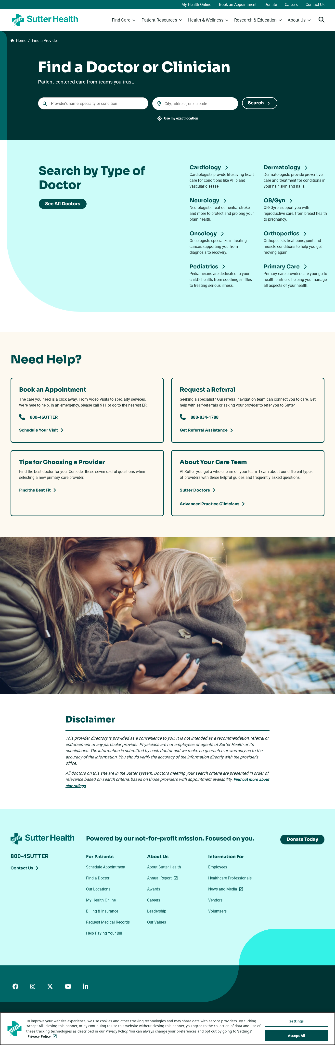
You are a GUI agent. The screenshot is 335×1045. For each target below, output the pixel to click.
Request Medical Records (108, 922)
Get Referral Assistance (204, 430)
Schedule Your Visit (38, 430)
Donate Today (302, 839)
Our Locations (98, 889)
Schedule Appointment (105, 867)
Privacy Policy (43, 1036)
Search (256, 103)
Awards (153, 889)
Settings (296, 1021)
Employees (217, 867)
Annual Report (163, 878)
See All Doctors (62, 203)
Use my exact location (181, 118)
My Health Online (196, 4)
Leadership (156, 911)
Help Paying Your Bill (104, 933)
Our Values (156, 922)
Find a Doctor (97, 878)
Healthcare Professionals (230, 878)
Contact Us (315, 4)
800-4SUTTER (44, 417)
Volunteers (217, 911)
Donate (270, 4)
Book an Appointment (238, 4)
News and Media (226, 889)
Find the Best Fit (35, 490)
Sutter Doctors (195, 490)
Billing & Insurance (102, 911)
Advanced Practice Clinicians (209, 503)
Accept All (296, 1035)
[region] (167, 1028)
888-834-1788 (205, 417)
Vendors (215, 900)
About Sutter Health (164, 867)
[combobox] (93, 103)
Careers (291, 4)
